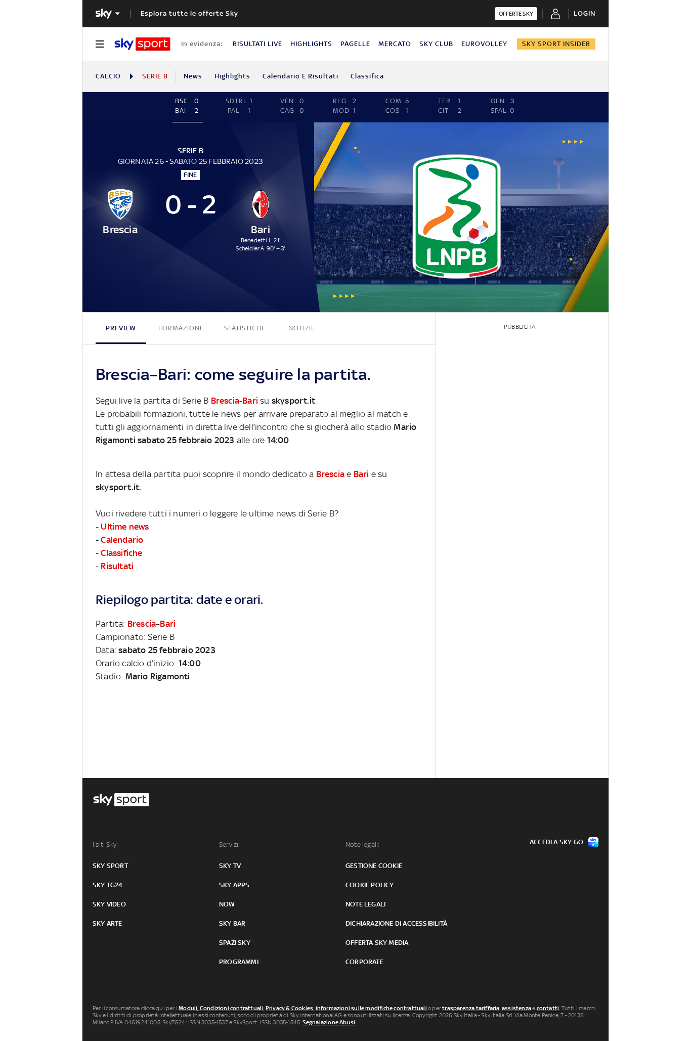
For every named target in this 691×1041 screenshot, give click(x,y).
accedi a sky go (556, 842)
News (193, 76)
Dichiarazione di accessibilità (396, 923)
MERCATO (394, 44)
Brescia (225, 401)
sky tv (230, 866)
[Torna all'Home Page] (142, 44)
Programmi (238, 962)
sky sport (110, 866)
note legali (365, 904)
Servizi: (229, 844)
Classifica (367, 76)
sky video (109, 904)
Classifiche (121, 553)
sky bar (232, 923)
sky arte (107, 923)
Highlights (232, 76)
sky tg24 (108, 885)
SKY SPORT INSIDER (556, 44)
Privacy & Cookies (289, 1008)
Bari (250, 401)
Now (227, 904)
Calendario (122, 540)
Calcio (108, 76)
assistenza (516, 1008)
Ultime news (125, 527)
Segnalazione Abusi (329, 1022)
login (584, 13)
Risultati (117, 566)
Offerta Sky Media (377, 942)
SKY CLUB (436, 44)
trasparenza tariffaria (470, 1008)
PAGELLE (355, 44)
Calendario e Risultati (300, 76)
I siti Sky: (105, 844)
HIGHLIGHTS (311, 44)
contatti (548, 1008)
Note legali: (362, 844)
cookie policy (370, 885)
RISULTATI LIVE (257, 44)
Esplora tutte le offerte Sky (189, 13)
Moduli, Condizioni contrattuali (221, 1008)
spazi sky (234, 942)
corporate (364, 962)
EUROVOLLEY (484, 44)
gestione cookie (374, 866)
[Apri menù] (100, 44)
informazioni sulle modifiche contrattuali (371, 1008)
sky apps (234, 885)
